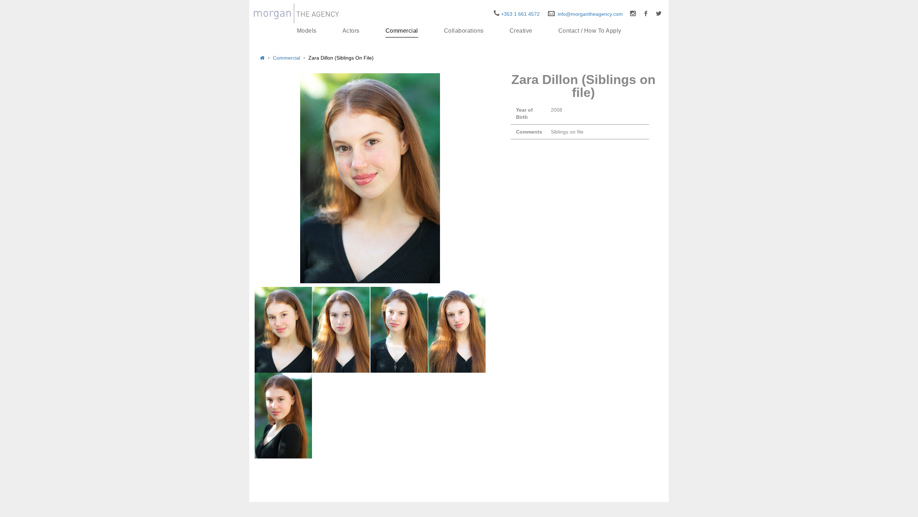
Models (307, 31)
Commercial (401, 31)
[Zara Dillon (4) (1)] (457, 330)
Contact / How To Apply (589, 31)
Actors (351, 31)
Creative (521, 31)
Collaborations (464, 31)
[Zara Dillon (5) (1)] (283, 415)
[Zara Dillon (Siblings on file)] (370, 178)
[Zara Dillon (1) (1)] (283, 330)
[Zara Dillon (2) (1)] (341, 330)
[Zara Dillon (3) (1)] (399, 330)
